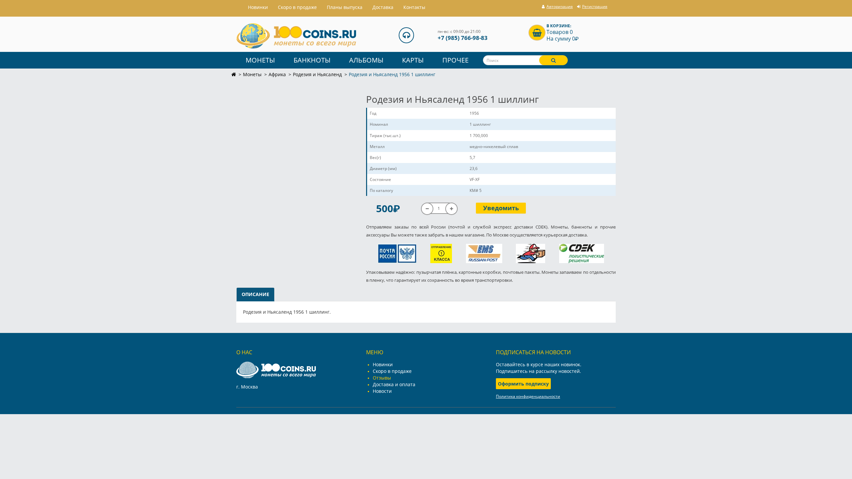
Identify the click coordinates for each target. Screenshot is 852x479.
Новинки (383, 364)
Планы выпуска (344, 7)
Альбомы (366, 60)
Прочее (455, 60)
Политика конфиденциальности (528, 396)
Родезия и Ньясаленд (317, 74)
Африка (277, 74)
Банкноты (312, 60)
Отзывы (382, 378)
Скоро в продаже (297, 7)
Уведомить (501, 208)
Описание (255, 294)
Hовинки (258, 7)
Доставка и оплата (394, 384)
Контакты (414, 7)
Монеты (260, 60)
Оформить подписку (523, 384)
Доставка (382, 7)
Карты (413, 60)
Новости (382, 391)
